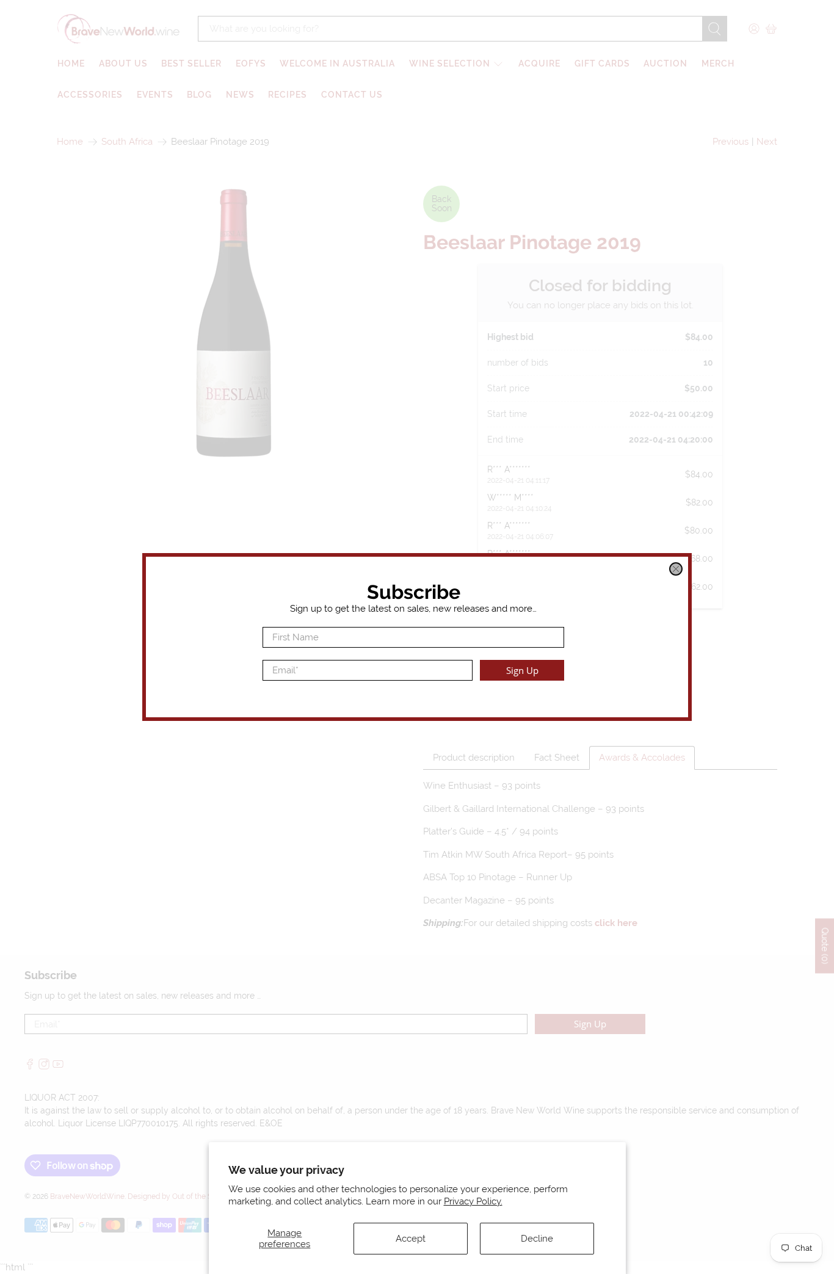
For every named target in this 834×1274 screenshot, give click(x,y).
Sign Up (522, 670)
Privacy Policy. (473, 1201)
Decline (537, 1238)
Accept (411, 1238)
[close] (676, 569)
